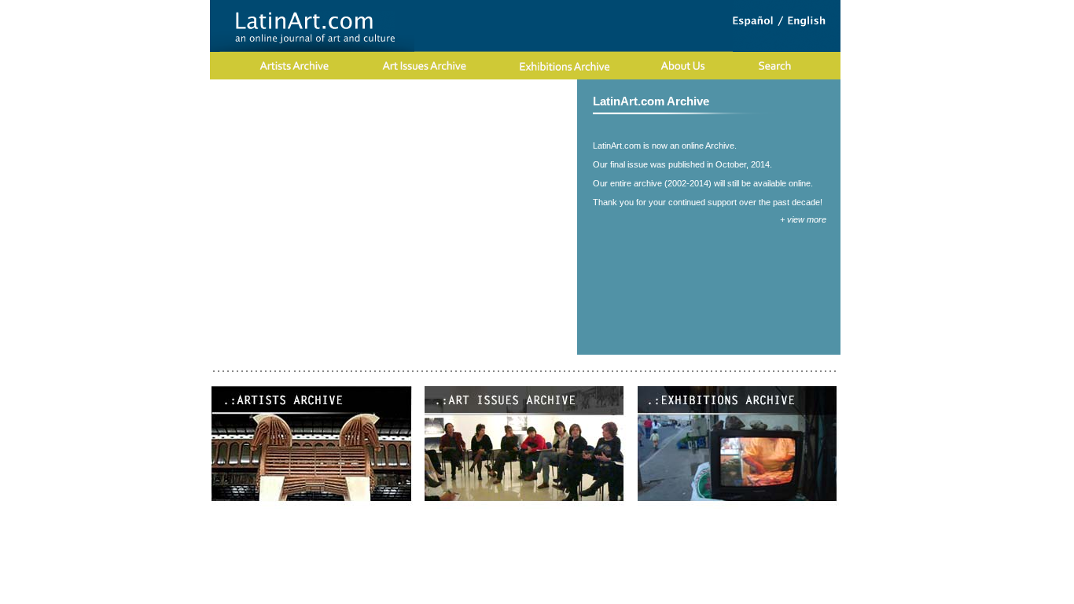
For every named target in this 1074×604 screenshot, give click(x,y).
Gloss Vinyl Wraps (386, 100)
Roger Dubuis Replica (303, 86)
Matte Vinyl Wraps (483, 100)
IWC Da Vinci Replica (97, 100)
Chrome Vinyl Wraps (679, 100)
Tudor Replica (463, 86)
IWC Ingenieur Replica (917, 86)
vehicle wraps (769, 100)
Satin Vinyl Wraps (578, 100)
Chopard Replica (202, 86)
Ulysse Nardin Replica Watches (78, 86)
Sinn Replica (393, 86)
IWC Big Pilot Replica (800, 86)
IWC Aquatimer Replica (680, 86)
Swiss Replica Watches (559, 86)
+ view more (803, 219)
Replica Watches (198, 100)
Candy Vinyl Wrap (290, 100)
